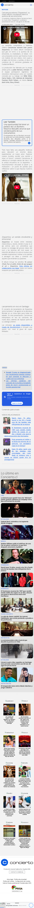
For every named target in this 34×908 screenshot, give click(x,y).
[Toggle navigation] (31, 5)
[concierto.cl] (7, 5)
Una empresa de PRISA (17, 887)
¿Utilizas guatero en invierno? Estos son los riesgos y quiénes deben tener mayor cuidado (25, 811)
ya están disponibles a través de (17, 326)
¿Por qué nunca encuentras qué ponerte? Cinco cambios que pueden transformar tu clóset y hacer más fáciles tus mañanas (9, 782)
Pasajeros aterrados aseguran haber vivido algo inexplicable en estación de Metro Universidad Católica (9, 842)
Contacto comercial (17, 872)
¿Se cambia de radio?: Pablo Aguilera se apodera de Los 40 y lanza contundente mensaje (9, 720)
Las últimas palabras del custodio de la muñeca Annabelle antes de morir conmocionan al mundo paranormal (18, 384)
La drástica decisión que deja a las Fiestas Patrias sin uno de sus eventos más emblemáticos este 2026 (24, 752)
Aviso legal (10, 879)
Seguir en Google (17, 403)
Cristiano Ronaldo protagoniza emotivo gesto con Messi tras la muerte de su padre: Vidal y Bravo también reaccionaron (25, 782)
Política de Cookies (8, 881)
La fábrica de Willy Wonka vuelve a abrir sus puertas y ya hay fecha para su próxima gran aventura (9, 812)
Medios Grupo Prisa (17, 891)
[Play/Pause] (31, 905)
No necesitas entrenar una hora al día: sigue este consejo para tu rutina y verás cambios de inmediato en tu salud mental (25, 721)
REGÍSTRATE (12, 1)
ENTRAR (4, 1)
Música (5, 367)
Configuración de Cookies (22, 881)
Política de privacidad (20, 879)
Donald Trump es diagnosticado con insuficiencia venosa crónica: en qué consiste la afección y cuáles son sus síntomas (18, 375)
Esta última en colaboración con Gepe (17, 267)
